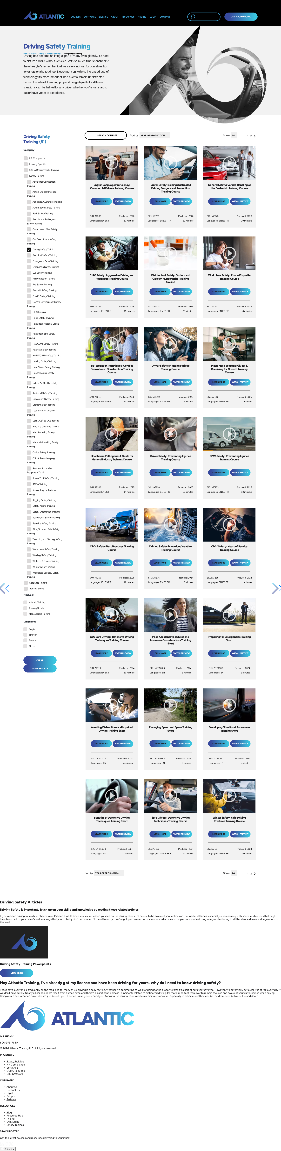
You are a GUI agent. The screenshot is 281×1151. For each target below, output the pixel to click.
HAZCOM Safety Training (45, 343)
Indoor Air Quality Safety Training (42, 385)
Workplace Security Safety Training (43, 575)
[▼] (170, 135)
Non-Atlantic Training (39, 613)
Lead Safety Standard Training (40, 412)
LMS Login (13, 1121)
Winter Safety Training (44, 566)
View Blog (17, 973)
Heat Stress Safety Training (46, 367)
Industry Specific (37, 164)
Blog (9, 1112)
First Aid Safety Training (44, 290)
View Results (40, 668)
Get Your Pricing (241, 16)
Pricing (10, 1118)
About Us (12, 1086)
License (103, 16)
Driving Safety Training (72, 54)
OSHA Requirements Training (44, 170)
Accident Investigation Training (41, 183)
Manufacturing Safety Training (40, 434)
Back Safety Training (43, 213)
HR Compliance (37, 158)
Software (90, 16)
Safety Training (53, 54)
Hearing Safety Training (44, 361)
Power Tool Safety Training (46, 478)
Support (11, 1096)
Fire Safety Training (42, 284)
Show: (226, 135)
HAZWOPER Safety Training (47, 355)
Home (25, 54)
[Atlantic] (43, 17)
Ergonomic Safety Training (46, 266)
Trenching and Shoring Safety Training (44, 541)
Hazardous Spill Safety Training (41, 335)
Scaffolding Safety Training (46, 517)
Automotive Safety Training (46, 207)
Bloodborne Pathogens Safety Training (41, 221)
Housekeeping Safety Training (40, 375)
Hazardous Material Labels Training (43, 325)
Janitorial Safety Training (45, 393)
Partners (11, 1099)
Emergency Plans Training (45, 261)
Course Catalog (37, 54)
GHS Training (39, 312)
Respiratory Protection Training (41, 492)
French (32, 640)
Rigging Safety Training (44, 500)
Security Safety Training (44, 523)
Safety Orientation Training (46, 511)
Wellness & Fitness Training (46, 561)
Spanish (33, 634)
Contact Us (13, 1090)
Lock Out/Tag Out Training (46, 420)
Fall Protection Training (44, 278)
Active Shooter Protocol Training (42, 194)
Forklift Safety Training (44, 296)
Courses (76, 16)
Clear (40, 660)
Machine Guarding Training (46, 426)
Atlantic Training (37, 602)
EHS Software (15, 1073)
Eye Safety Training (42, 272)
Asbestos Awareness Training (47, 201)
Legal (10, 1093)
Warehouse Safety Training (46, 549)
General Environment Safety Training (44, 304)
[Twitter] (11, 1145)
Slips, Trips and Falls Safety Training (43, 531)
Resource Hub (15, 1115)
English (32, 629)
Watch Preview (123, 201)
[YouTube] (16, 1145)
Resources (128, 16)
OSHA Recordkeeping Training (41, 460)
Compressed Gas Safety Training (42, 231)
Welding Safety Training (44, 555)
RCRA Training (40, 484)
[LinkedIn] (2, 1145)
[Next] (255, 136)
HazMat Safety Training (44, 349)
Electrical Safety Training (45, 255)
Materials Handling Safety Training (42, 444)
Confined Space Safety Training (41, 241)
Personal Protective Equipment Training (39, 470)
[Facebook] (7, 1145)
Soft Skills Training (38, 582)
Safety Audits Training (44, 505)
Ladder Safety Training (44, 404)
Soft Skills (12, 1067)
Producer (28, 594)
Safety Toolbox (15, 1124)
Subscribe (9, 1149)
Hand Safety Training (43, 317)
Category (28, 149)
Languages (29, 621)
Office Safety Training (44, 452)
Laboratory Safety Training (46, 399)
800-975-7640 (9, 1042)
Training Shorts (36, 588)
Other (32, 646)
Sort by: (134, 135)
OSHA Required (16, 1070)
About (114, 16)
